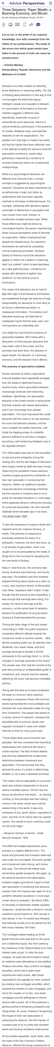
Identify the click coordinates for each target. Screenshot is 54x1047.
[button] (3, 24)
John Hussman (11, 17)
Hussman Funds (28, 17)
